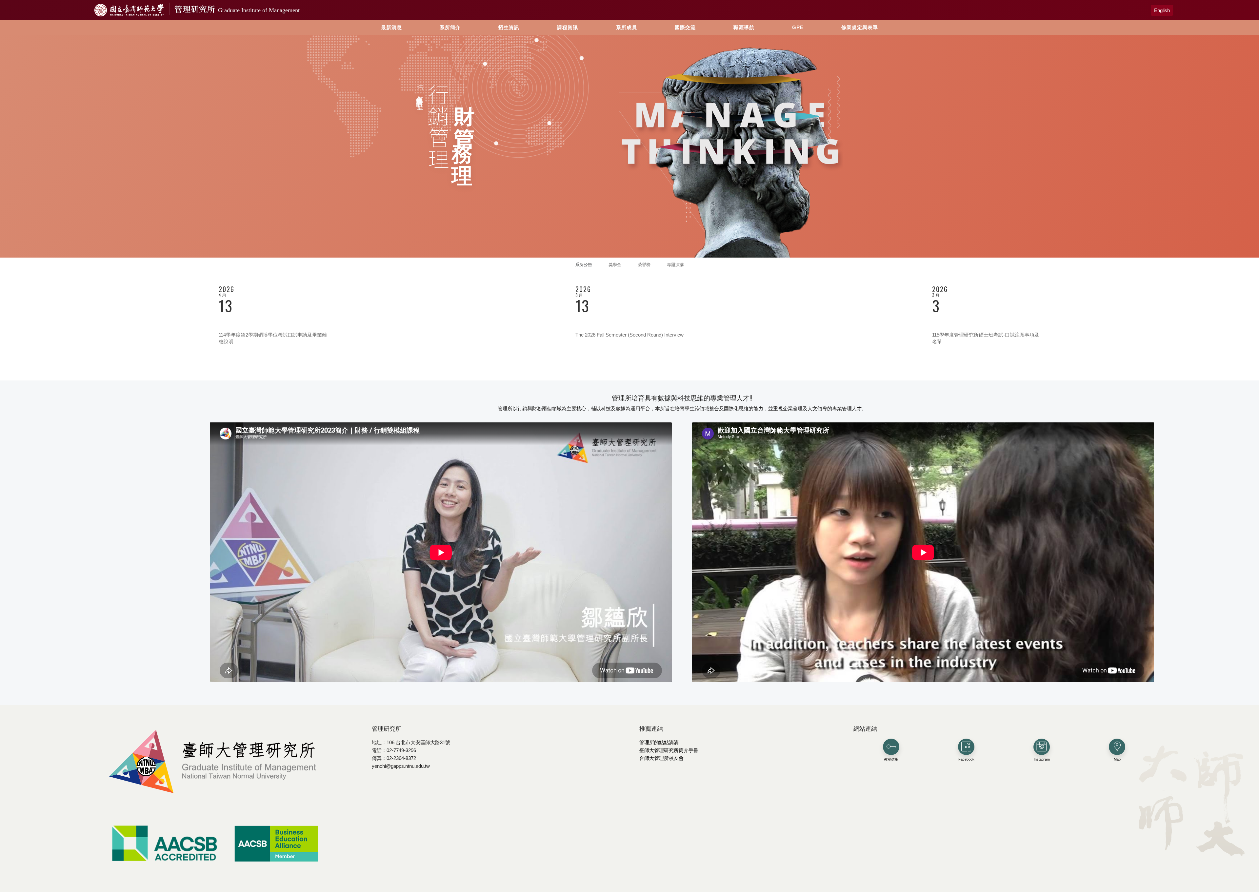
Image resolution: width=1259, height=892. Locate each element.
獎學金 (615, 264)
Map (1117, 759)
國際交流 (685, 27)
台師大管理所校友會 (661, 758)
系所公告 (583, 264)
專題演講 (675, 264)
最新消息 (391, 27)
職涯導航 (743, 27)
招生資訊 (508, 27)
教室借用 (891, 759)
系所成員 (626, 27)
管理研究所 (237, 8)
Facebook (966, 759)
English (1162, 10)
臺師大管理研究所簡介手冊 (668, 750)
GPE (798, 27)
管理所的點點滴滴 (659, 742)
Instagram (1042, 759)
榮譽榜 (644, 264)
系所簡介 (450, 27)
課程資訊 (567, 27)
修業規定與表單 (859, 27)
